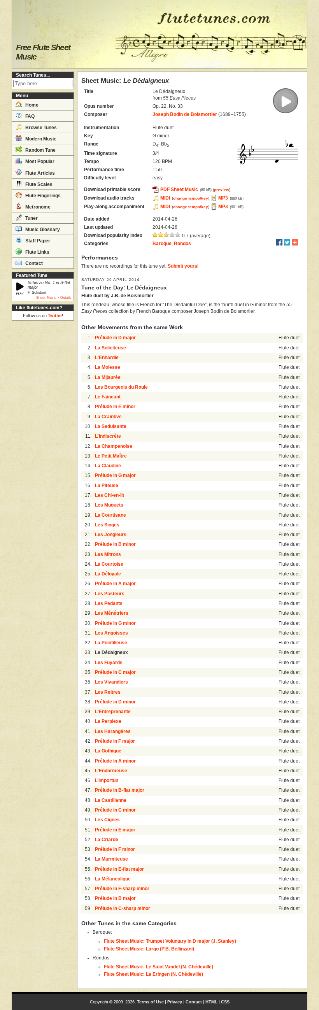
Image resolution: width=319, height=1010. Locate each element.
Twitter (55, 315)
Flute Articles (39, 173)
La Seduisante (110, 426)
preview (221, 190)
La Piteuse (106, 485)
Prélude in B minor (115, 544)
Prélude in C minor (115, 810)
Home (31, 105)
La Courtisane (110, 515)
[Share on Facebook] (279, 242)
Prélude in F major (115, 741)
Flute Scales (38, 184)
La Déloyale (108, 574)
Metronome (37, 207)
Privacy (174, 1001)
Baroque (162, 243)
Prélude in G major (115, 475)
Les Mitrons (108, 554)
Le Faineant (108, 397)
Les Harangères (113, 731)
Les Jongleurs (110, 534)
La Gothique (108, 751)
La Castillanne (110, 800)
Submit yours (182, 266)
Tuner (31, 218)
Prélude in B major (115, 898)
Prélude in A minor (115, 761)
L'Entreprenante (113, 711)
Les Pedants (109, 603)
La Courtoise (109, 564)
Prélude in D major (115, 337)
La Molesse (107, 367)
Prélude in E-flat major (119, 869)
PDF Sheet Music (179, 189)
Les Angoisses (111, 633)
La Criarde (106, 839)
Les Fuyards (109, 662)
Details (66, 298)
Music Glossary (42, 229)
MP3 (223, 198)
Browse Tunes (40, 127)
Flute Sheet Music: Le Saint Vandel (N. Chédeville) (158, 966)
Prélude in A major (115, 583)
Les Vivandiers (111, 682)
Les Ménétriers (111, 613)
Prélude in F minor (115, 849)
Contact (33, 263)
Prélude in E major (115, 830)
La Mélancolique (113, 879)
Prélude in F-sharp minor (122, 888)
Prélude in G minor (115, 623)
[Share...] (295, 242)
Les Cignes (107, 819)
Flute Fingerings (42, 195)
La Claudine (108, 465)
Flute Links (36, 252)
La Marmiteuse (111, 859)
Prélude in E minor (115, 406)
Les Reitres (108, 692)
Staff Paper (37, 240)
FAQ (29, 116)
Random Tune (40, 150)
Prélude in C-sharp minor (122, 908)
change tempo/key (190, 198)
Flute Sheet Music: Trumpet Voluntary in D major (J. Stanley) (170, 941)
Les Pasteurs (109, 593)
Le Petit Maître (111, 456)
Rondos (182, 243)
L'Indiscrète (108, 436)
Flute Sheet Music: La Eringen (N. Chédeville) (153, 974)
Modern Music (40, 139)
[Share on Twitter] (287, 242)
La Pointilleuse (111, 642)
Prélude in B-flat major (119, 790)
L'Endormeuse (111, 770)
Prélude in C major (115, 672)
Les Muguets (109, 505)
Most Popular (39, 161)
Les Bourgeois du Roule (121, 387)
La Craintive (108, 416)
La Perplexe (108, 721)
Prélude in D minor (115, 702)
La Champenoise (113, 446)
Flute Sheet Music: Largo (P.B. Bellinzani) (149, 949)
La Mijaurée (108, 377)
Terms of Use (150, 1001)
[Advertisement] (43, 440)
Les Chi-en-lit (109, 495)
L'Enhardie (107, 357)
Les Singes (107, 525)
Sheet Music (46, 298)
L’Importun (106, 780)
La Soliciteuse (110, 347)
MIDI (165, 198)
